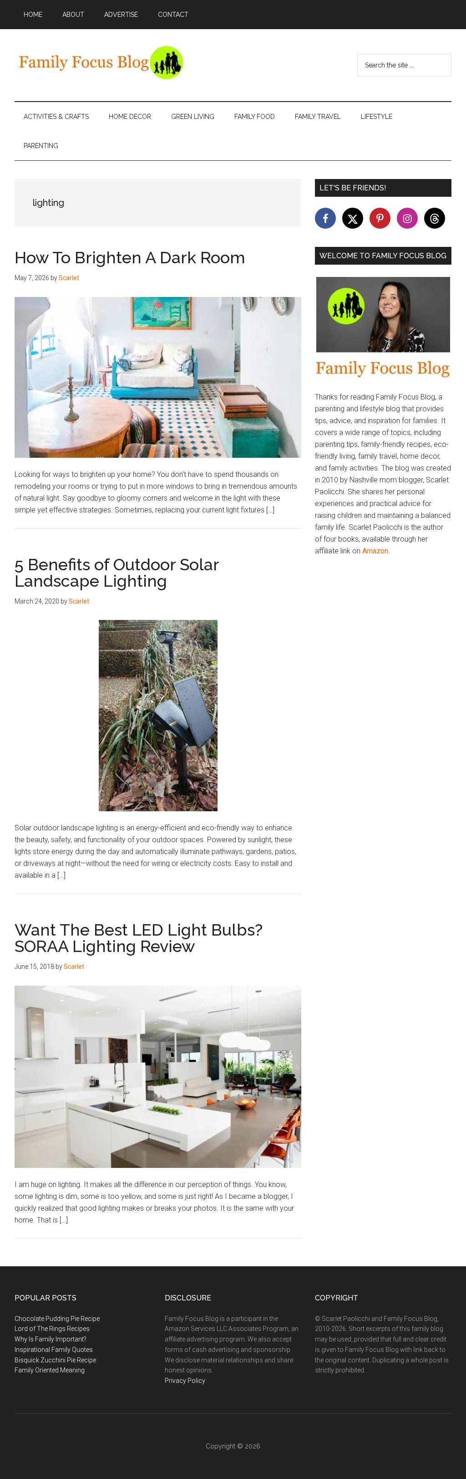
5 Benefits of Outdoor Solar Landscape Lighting (117, 572)
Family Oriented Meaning (50, 1370)
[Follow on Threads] (434, 218)
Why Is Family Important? (50, 1339)
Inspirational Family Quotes (54, 1349)
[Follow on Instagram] (407, 218)
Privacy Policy (185, 1380)
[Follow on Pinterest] (380, 218)
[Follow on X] (352, 218)
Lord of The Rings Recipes (52, 1328)
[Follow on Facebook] (325, 218)
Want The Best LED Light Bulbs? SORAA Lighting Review (139, 938)
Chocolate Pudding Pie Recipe (57, 1318)
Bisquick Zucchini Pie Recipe (55, 1360)
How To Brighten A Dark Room (130, 257)
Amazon (375, 551)
